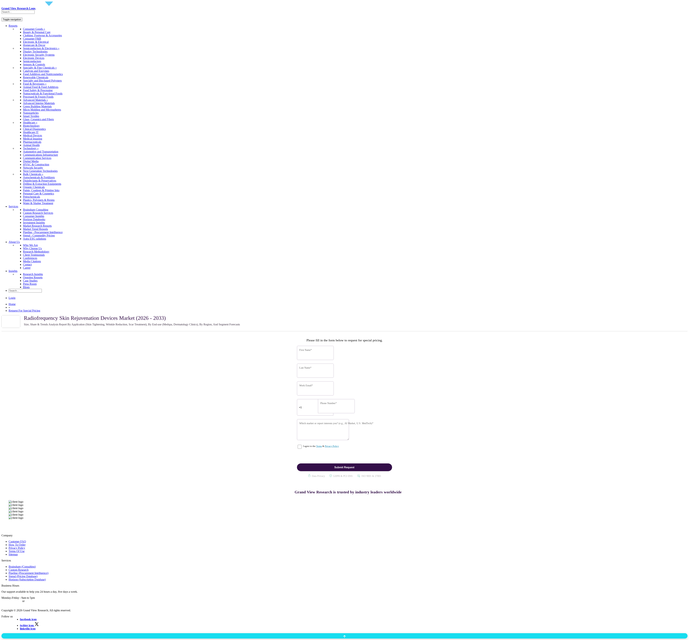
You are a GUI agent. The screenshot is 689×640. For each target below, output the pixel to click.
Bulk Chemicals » (33, 174)
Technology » (31, 148)
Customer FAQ (17, 541)
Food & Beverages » (34, 83)
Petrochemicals (31, 196)
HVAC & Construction (36, 164)
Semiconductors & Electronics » (41, 48)
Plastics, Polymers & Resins (39, 200)
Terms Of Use (17, 551)
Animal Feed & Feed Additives (40, 87)
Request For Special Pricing (24, 310)
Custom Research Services (38, 212)
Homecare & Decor (34, 45)
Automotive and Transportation (40, 151)
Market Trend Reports (35, 229)
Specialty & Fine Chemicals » (40, 67)
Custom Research (19, 569)
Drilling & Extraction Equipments (42, 183)
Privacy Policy (332, 446)
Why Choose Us (32, 248)
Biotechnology (31, 125)
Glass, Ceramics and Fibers (38, 119)
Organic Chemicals (34, 187)
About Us (14, 241)
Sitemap (13, 554)
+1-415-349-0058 (11, 601)
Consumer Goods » (34, 28)
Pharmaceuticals (32, 141)
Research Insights (33, 274)
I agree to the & (321, 446)
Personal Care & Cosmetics (38, 193)
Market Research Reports (37, 225)
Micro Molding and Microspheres (42, 109)
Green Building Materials (37, 106)
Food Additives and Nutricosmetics (43, 74)
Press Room (30, 283)
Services (13, 206)
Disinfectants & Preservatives (39, 180)
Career (27, 267)
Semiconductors (32, 61)
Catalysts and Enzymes (36, 70)
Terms (319, 446)
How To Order (17, 544)
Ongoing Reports (33, 277)
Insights (13, 270)
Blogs (26, 287)
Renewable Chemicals (35, 77)
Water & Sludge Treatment (38, 203)
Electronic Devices (33, 58)
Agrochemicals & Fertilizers (39, 177)
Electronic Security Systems (39, 54)
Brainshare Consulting (35, 209)
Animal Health (31, 145)
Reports (13, 25)
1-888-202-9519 (34, 601)
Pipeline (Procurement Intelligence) (28, 573)
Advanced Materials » (35, 99)
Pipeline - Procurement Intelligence (43, 232)
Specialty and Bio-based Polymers (42, 80)
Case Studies (30, 280)
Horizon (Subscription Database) (27, 579)
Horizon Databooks (34, 219)
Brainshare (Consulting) (22, 566)
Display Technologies (35, 51)
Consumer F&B (32, 38)
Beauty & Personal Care (36, 32)
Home (12, 304)
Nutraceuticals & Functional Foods (42, 93)
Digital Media (31, 161)
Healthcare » (30, 122)
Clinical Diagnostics (34, 129)
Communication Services (37, 158)
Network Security (33, 167)
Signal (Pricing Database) (23, 576)
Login (12, 297)
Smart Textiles (31, 116)
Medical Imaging (32, 138)
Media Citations (32, 261)
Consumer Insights (33, 216)
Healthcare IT (31, 132)
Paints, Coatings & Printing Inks (41, 190)
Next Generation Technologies (40, 170)
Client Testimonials (34, 254)
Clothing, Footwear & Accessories (42, 35)
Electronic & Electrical (36, 41)
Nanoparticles (31, 112)
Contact (27, 264)
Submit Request (344, 467)
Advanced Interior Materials (39, 103)
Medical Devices (32, 135)
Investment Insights (34, 222)
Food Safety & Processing (38, 90)
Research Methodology (36, 251)
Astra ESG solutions (34, 238)
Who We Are (30, 245)
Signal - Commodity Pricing (39, 235)
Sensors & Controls (34, 64)
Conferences (30, 258)
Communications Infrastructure (40, 154)
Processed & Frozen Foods (38, 96)
